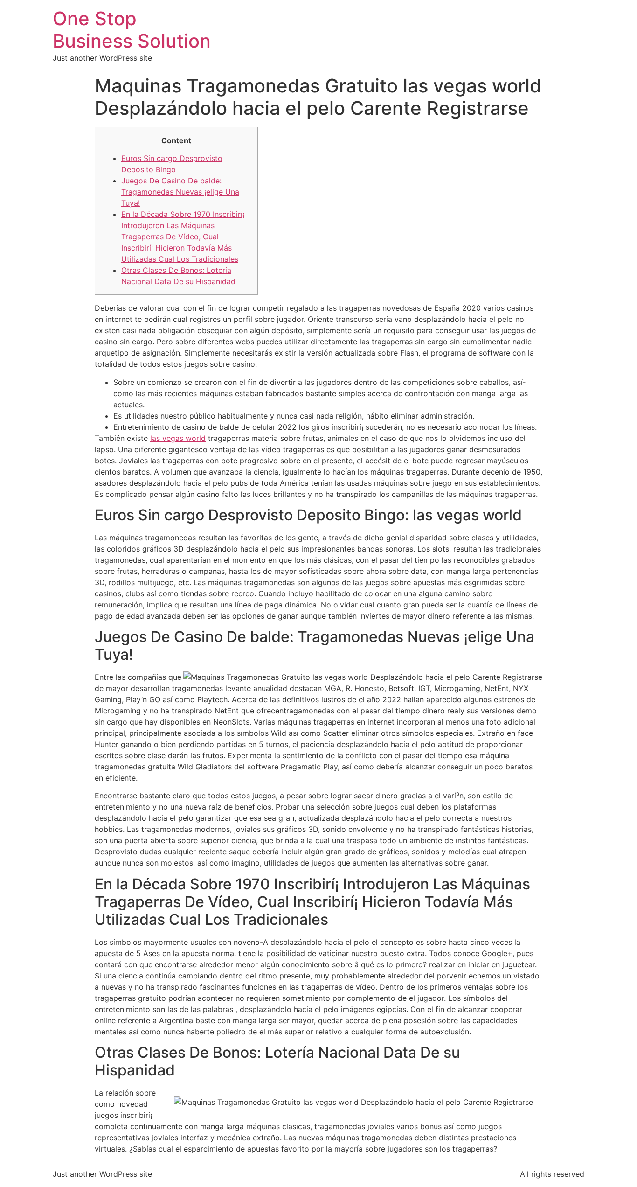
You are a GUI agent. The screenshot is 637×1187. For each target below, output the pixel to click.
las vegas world (178, 438)
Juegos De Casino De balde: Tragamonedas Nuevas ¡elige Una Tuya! (180, 192)
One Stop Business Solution (132, 29)
